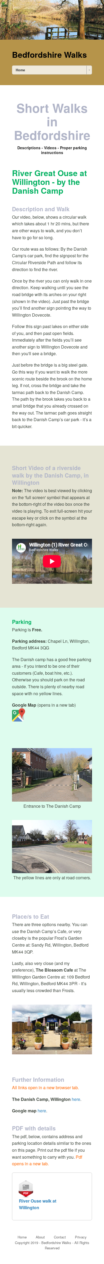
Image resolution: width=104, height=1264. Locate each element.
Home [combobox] (20, 70)
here (76, 1099)
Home (22, 1237)
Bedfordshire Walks (49, 54)
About (40, 1237)
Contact (60, 1237)
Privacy (81, 1237)
